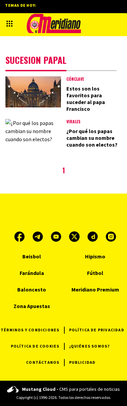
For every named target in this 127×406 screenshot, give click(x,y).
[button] (9, 24)
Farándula (32, 273)
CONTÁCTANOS (42, 362)
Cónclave (75, 79)
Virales (73, 121)
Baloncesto (31, 289)
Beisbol (31, 256)
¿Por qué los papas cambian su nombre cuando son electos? (92, 138)
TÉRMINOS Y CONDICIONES (30, 329)
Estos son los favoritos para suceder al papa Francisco (85, 98)
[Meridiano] (54, 23)
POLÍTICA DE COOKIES (35, 346)
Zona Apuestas (32, 306)
